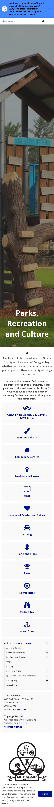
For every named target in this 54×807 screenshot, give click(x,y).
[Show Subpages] (47, 643)
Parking (27, 534)
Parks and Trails (27, 554)
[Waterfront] (27, 625)
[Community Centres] (27, 451)
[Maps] (27, 490)
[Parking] (27, 528)
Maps (27, 495)
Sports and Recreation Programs (21, 676)
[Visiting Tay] (27, 606)
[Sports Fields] (27, 587)
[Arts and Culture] (27, 431)
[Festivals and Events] (27, 470)
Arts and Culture (27, 437)
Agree (45, 794)
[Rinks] (27, 567)
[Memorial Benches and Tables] (27, 509)
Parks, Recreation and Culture (17, 643)
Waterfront (27, 631)
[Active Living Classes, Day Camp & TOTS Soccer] (27, 409)
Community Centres (27, 457)
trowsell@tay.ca (13, 726)
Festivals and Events (27, 476)
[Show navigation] (49, 21)
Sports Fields (27, 592)
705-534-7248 (19, 709)
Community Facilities (15, 652)
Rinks (27, 573)
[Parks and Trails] (27, 548)
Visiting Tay (27, 612)
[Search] (42, 21)
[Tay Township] (10, 21)
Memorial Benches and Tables (27, 515)
